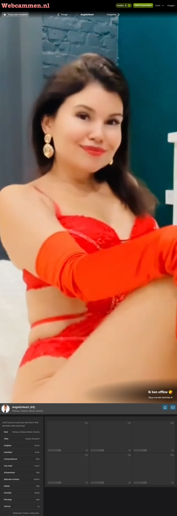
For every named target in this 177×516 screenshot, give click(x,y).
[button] (159, 5)
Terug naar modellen (18, 14)
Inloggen (171, 5)
